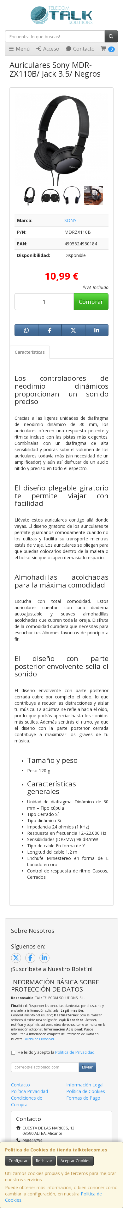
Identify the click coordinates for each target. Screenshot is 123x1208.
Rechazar (44, 1160)
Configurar (18, 1160)
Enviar (87, 1067)
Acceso (50, 48)
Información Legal (84, 1085)
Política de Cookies (85, 1091)
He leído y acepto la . (57, 1052)
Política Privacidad (29, 1091)
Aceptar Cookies (75, 1160)
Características (30, 352)
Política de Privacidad (38, 1039)
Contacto (83, 48)
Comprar (91, 301)
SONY (70, 220)
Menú (22, 48)
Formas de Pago (83, 1098)
